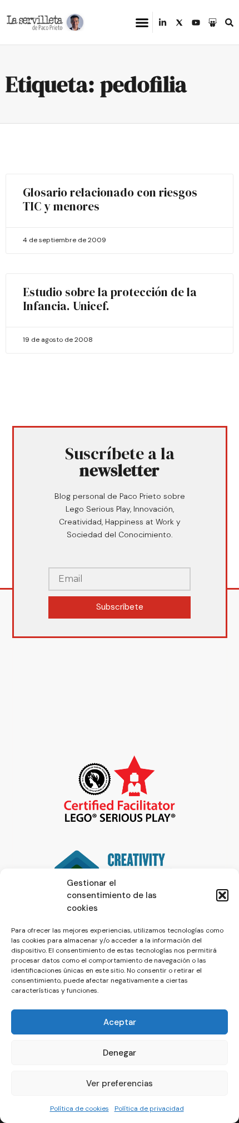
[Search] (229, 22)
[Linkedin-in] (162, 22)
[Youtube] (196, 22)
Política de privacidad (149, 1108)
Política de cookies (79, 1108)
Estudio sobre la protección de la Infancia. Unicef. (110, 299)
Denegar (119, 1052)
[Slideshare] (212, 22)
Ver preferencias (119, 1083)
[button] (222, 895)
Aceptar (119, 1022)
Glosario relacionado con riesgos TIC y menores (110, 199)
